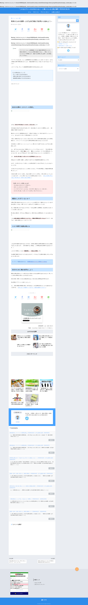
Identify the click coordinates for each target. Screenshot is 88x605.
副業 (40, 328)
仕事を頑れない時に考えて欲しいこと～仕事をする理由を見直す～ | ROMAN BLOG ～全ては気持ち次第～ (31, 486)
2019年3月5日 (46, 432)
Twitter (27, 420)
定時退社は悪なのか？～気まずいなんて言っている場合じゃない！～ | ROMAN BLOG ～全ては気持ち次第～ (32, 457)
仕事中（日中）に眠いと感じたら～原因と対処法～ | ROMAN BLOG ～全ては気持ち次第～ (28, 473)
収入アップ (45, 328)
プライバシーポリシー (45, 12)
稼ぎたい (51, 328)
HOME (45, 600)
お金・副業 (46, 326)
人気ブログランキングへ (39, 584)
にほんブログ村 (37, 582)
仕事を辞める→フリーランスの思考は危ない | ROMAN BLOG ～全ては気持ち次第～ (27, 432)
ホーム (29, 12)
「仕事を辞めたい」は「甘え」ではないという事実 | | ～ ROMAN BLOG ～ (25, 498)
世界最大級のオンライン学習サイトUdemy (37, 261)
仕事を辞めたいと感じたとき (65, 45)
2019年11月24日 (43, 498)
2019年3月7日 (46, 445)
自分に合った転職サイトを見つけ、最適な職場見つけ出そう (32, 287)
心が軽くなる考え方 (56, 12)
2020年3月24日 (43, 511)
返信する (51, 452)
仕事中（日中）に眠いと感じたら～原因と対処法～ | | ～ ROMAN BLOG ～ (25, 511)
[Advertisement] (32, 93)
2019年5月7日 (12, 487)
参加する (27, 591)
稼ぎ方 (51, 326)
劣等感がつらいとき (63, 43)
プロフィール (35, 12)
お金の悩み (35, 328)
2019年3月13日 (50, 473)
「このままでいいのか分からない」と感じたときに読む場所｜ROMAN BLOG (44, 9)
